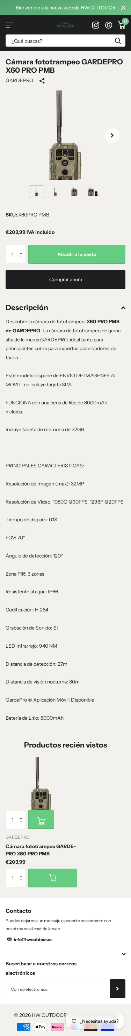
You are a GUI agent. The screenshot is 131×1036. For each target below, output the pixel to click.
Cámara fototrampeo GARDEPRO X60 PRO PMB (41, 850)
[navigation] (36, 191)
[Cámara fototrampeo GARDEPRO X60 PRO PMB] (41, 783)
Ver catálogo (10, 25)
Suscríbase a (117, 988)
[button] (112, 135)
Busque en (117, 40)
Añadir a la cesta (76, 254)
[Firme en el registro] (108, 25)
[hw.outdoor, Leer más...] (95, 25)
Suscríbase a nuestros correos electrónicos (41, 968)
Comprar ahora (65, 279)
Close (123, 7)
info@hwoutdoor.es (33, 939)
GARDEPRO (19, 80)
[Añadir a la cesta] (41, 819)
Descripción (27, 307)
